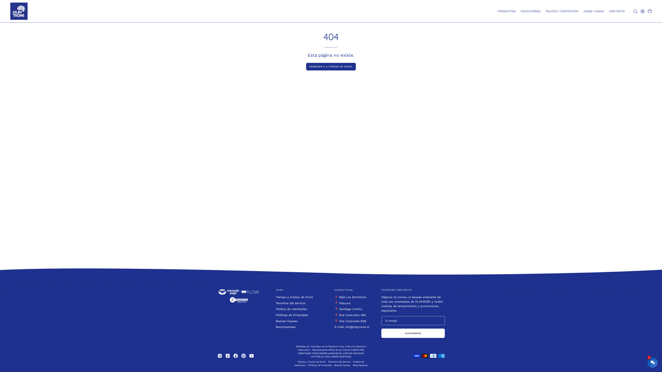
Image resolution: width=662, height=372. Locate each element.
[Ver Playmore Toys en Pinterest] (243, 355)
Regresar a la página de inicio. (331, 66)
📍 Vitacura (342, 303)
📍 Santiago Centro (348, 309)
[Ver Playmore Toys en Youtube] (251, 355)
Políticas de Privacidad (292, 315)
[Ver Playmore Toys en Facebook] (235, 355)
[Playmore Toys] (19, 11)
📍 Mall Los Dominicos (350, 297)
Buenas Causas (287, 321)
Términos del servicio (291, 303)
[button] (635, 11)
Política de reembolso (291, 309)
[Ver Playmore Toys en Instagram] (219, 355)
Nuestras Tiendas (343, 289)
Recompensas (286, 327)
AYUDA (279, 289)
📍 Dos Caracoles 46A (350, 315)
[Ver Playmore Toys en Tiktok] (227, 355)
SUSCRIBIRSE (413, 333)
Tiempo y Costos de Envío (294, 297)
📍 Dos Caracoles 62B (350, 321)
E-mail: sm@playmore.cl (351, 327)
